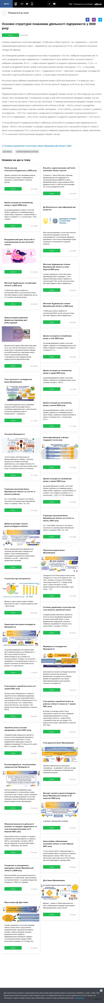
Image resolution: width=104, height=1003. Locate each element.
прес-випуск (8, 161)
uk (22, 4)
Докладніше (9, 998)
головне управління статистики (30, 161)
